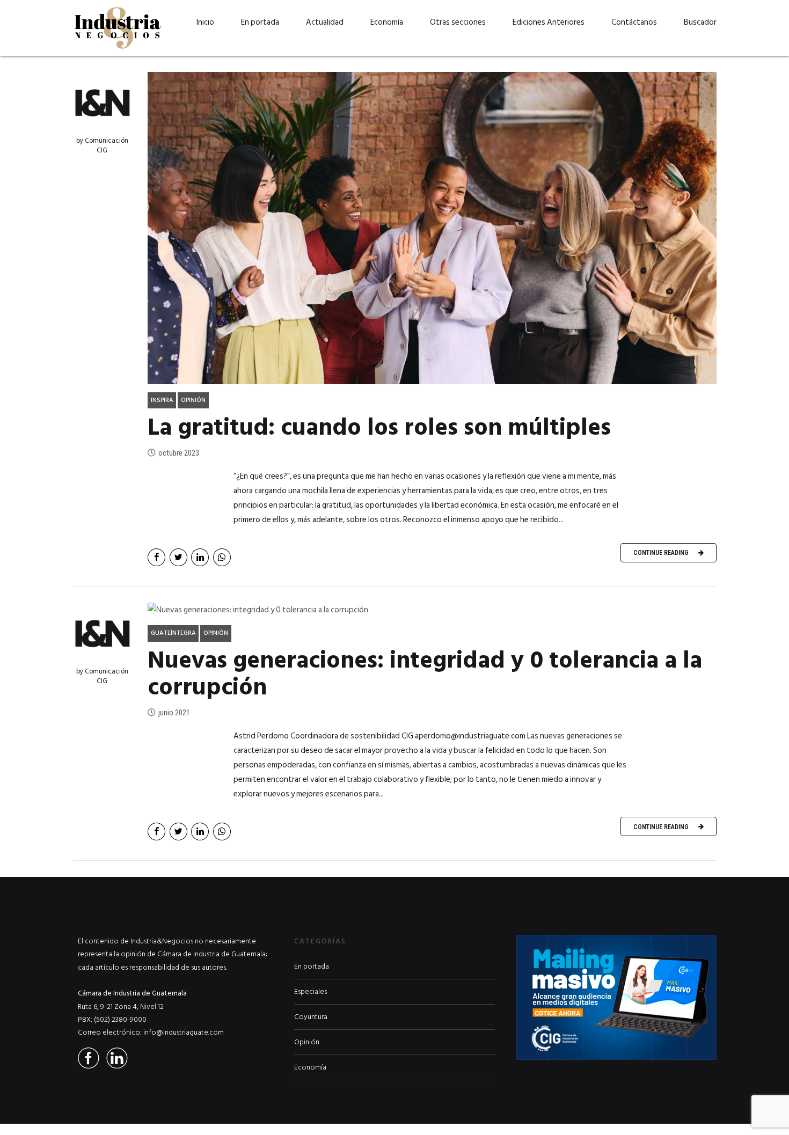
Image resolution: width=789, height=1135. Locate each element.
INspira (162, 400)
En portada (260, 22)
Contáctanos (634, 22)
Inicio (205, 22)
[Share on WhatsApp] (222, 557)
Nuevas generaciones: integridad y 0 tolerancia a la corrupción (425, 674)
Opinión (193, 400)
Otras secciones (458, 22)
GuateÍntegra (173, 633)
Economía (386, 22)
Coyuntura (310, 1017)
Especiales (310, 992)
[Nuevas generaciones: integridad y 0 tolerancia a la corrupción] (432, 610)
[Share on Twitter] (178, 557)
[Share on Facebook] (156, 557)
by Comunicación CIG (102, 145)
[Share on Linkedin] (200, 557)
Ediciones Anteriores (549, 22)
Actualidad (325, 22)
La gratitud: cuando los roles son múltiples (379, 427)
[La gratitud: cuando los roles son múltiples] (432, 228)
